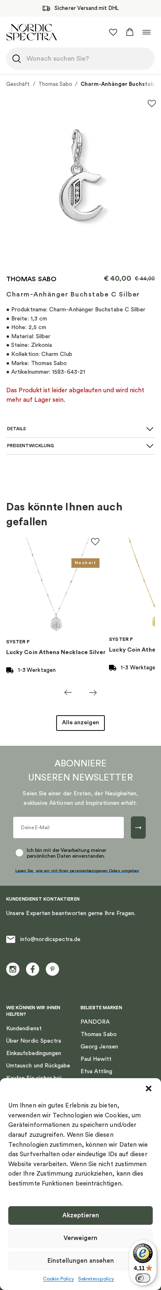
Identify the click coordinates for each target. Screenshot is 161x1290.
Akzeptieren (80, 1215)
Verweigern (80, 1238)
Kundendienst (24, 1029)
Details (16, 429)
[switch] (142, 1278)
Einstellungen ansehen (80, 1261)
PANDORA (95, 1022)
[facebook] (32, 969)
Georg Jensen (99, 1047)
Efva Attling (96, 1071)
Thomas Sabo (55, 84)
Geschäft (18, 84)
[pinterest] (52, 969)
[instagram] (12, 969)
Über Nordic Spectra (33, 1041)
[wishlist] (113, 32)
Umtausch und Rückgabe (38, 1066)
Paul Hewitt (95, 1059)
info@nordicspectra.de (50, 939)
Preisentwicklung (30, 445)
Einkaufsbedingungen (33, 1053)
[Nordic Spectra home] (31, 32)
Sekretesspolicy (96, 1278)
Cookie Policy (58, 1278)
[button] (148, 1088)
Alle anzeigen (80, 723)
